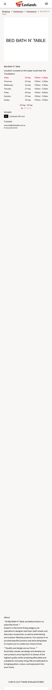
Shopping (6, 11)
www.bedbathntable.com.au (14, 125)
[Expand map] (26, 370)
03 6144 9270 (11, 128)
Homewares (18, 11)
